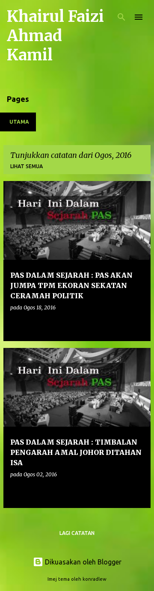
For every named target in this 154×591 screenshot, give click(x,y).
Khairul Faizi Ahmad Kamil (55, 36)
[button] (138, 325)
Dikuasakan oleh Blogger (82, 562)
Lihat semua (26, 166)
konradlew (95, 579)
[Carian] (121, 17)
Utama (19, 122)
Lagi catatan (77, 533)
